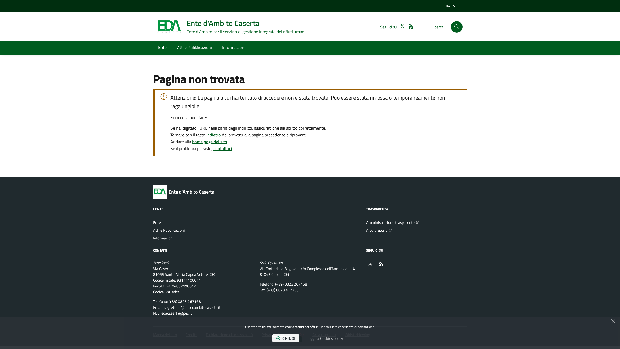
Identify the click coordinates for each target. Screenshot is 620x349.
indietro (213, 135)
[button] (457, 27)
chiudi (288, 338)
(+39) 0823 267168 (185, 301)
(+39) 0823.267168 (291, 284)
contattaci (222, 148)
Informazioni (233, 47)
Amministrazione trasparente (392, 222)
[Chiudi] (613, 321)
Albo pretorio (379, 230)
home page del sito (209, 141)
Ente (162, 47)
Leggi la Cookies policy (325, 338)
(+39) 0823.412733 (283, 290)
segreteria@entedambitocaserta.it (192, 307)
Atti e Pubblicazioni (194, 47)
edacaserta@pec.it (176, 313)
